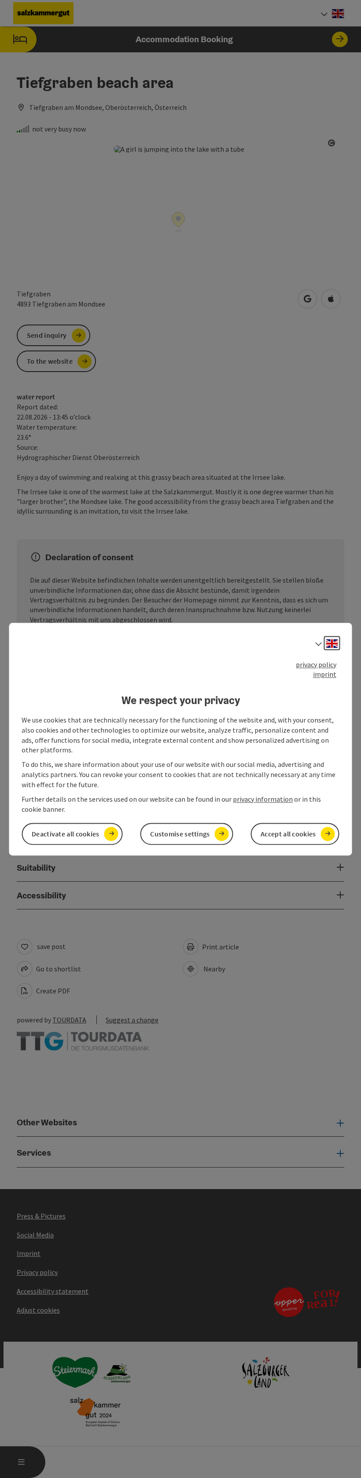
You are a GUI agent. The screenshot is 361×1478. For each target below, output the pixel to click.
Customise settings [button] (180, 833)
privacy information (263, 799)
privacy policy (316, 664)
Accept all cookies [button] (288, 833)
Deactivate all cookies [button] (65, 833)
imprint (324, 674)
